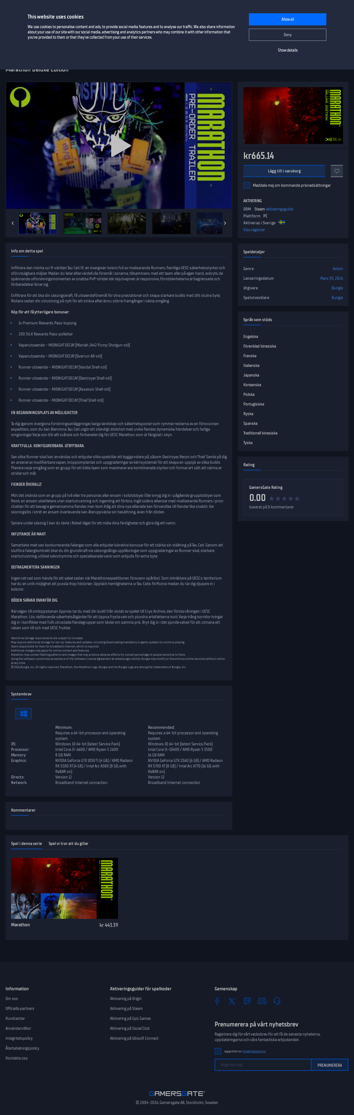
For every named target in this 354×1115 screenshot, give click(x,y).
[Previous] (12, 223)
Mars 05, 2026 (331, 278)
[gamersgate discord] (261, 1001)
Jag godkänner (245, 1051)
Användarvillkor (18, 1028)
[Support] (276, 1001)
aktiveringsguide (279, 209)
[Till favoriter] (337, 171)
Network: (19, 782)
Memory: (18, 755)
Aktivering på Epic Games (130, 1018)
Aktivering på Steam (126, 1008)
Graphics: (19, 760)
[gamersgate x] (232, 1001)
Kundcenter (15, 1018)
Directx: (17, 777)
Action (338, 268)
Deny (288, 35)
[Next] (225, 223)
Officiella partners (20, 1008)
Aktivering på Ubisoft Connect (134, 1038)
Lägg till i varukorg (284, 171)
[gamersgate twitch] (247, 1001)
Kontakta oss (17, 1058)
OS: (13, 744)
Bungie (337, 288)
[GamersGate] (177, 1097)
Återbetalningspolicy (22, 1048)
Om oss (12, 998)
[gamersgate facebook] (217, 1001)
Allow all (288, 19)
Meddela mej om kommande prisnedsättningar (292, 185)
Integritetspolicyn (254, 1051)
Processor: (20, 749)
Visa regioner (254, 230)
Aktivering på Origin (126, 998)
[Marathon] (64, 888)
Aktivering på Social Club (130, 1028)
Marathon (20, 925)
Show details (288, 50)
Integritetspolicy (19, 1038)
